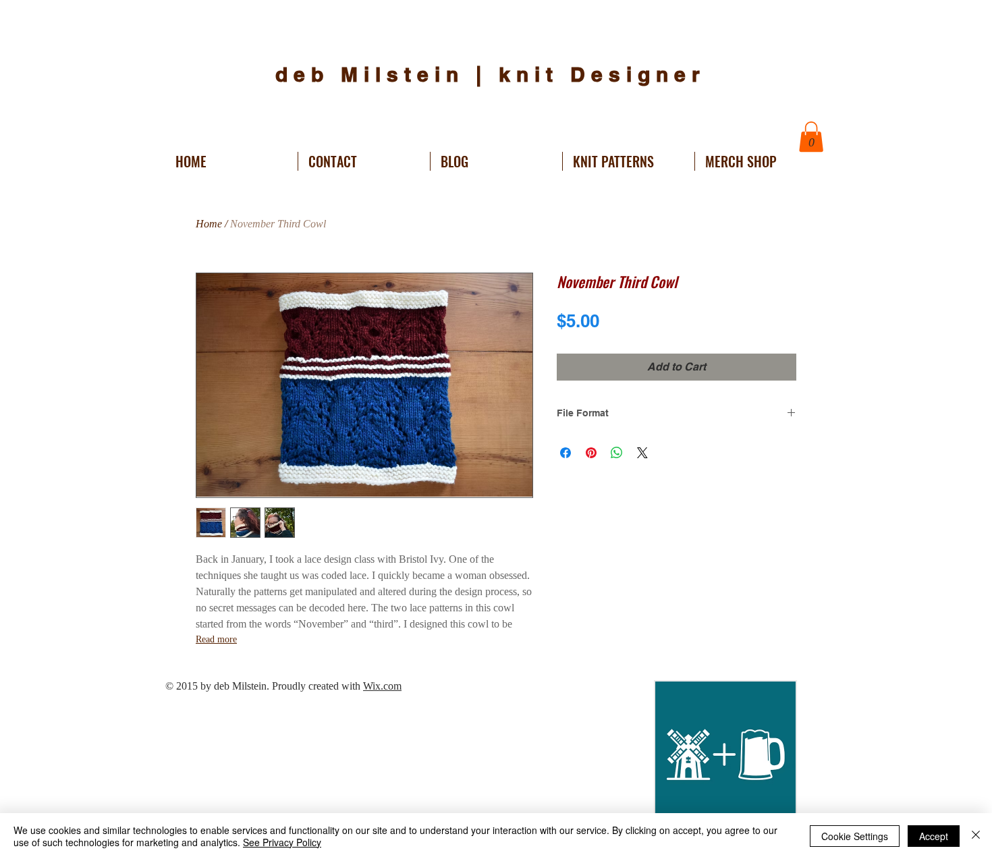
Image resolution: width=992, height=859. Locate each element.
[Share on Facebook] (565, 453)
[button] (811, 136)
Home (209, 223)
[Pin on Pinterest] (591, 453)
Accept (933, 836)
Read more (216, 639)
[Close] (976, 836)
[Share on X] (642, 453)
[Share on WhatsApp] (617, 453)
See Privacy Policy (282, 842)
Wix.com (382, 686)
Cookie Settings (854, 836)
